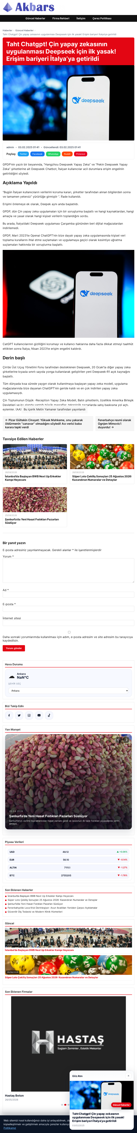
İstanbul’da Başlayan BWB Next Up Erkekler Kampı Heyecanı (40, 896)
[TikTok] (49, 715)
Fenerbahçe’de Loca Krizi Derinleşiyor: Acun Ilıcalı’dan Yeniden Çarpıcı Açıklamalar (52, 907)
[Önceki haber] (119, 740)
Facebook (37, 154)
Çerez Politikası (102, 18)
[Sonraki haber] (126, 740)
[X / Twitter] (19, 715)
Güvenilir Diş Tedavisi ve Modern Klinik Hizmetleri (35, 911)
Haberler (7, 30)
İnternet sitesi (12, 618)
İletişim (81, 18)
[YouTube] (39, 715)
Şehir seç (14, 683)
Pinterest (80, 154)
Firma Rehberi (60, 18)
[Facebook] (9, 715)
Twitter (23, 154)
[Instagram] (29, 715)
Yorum (8, 556)
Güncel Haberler (35, 18)
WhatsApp (53, 154)
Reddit (67, 154)
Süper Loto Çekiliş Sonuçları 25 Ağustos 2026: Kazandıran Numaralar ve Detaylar (52, 899)
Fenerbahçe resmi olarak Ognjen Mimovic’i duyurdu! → (114, 423)
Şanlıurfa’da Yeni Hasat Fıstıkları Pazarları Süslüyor (35, 903)
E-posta (9, 604)
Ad (6, 590)
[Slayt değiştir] (62, 1105)
